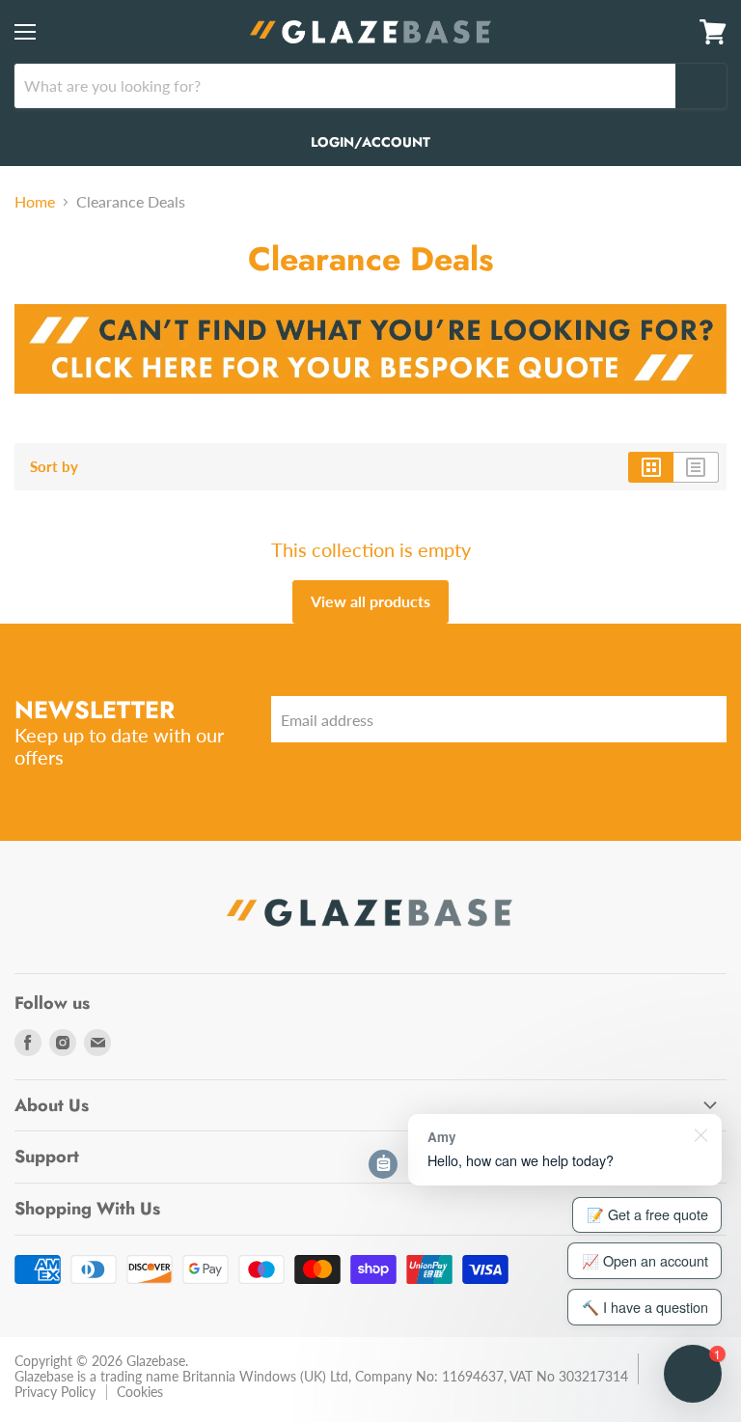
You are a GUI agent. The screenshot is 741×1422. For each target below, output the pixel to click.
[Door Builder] (370, 403)
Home (34, 201)
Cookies (140, 1391)
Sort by (54, 467)
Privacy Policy (55, 1391)
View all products (370, 601)
